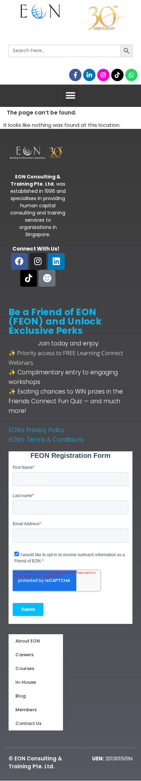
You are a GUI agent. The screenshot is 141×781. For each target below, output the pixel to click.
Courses (24, 668)
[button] (70, 95)
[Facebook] (19, 261)
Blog (20, 696)
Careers (24, 654)
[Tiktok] (117, 75)
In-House (25, 682)
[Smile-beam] (47, 278)
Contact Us (28, 723)
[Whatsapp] (131, 75)
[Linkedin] (56, 261)
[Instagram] (103, 75)
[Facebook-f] (75, 75)
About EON (27, 641)
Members (26, 709)
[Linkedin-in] (89, 75)
